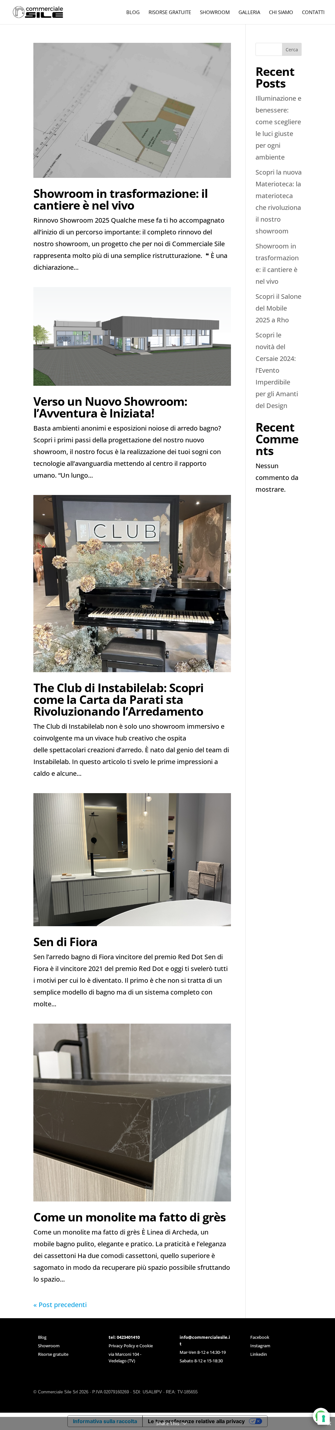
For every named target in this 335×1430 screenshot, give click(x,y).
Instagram (260, 1346)
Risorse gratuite (53, 1354)
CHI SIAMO (281, 12)
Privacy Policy (122, 1346)
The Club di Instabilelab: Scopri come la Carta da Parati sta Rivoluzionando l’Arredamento (118, 699)
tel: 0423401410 (124, 1337)
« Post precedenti (60, 1304)
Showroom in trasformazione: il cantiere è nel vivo (120, 199)
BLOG (133, 12)
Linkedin (258, 1354)
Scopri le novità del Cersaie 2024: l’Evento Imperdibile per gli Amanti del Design (277, 370)
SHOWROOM (215, 12)
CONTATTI (313, 12)
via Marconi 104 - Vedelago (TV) (125, 1357)
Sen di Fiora (65, 942)
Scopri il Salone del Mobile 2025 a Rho (278, 308)
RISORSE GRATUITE (170, 12)
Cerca (292, 49)
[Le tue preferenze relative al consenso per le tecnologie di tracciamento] (323, 1418)
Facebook (259, 1337)
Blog (42, 1337)
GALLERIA (249, 12)
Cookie (146, 1346)
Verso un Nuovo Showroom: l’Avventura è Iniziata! (110, 407)
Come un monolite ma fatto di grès (129, 1217)
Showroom (49, 1346)
